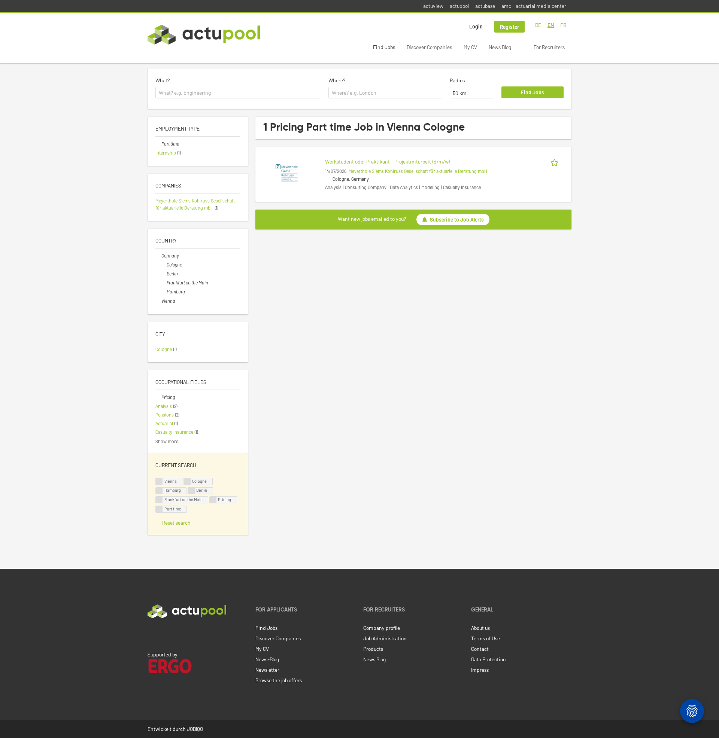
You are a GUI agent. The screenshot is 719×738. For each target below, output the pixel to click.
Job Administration (385, 638)
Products (373, 649)
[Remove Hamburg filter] (164, 292)
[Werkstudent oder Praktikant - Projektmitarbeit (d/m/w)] (286, 172)
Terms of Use (485, 638)
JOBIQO (195, 729)
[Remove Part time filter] (158, 144)
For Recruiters (549, 47)
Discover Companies (429, 47)
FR (563, 25)
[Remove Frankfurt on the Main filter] (164, 283)
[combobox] (238, 93)
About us (480, 628)
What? (162, 80)
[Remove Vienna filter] (158, 301)
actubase (485, 6)
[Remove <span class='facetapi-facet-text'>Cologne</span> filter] (187, 481)
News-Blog (267, 659)
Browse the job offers (278, 680)
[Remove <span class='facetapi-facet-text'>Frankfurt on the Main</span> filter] (159, 500)
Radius (457, 80)
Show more (166, 441)
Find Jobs (384, 47)
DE (538, 25)
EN (550, 25)
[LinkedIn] (152, 634)
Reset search (176, 522)
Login (476, 26)
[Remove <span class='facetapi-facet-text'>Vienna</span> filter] (159, 481)
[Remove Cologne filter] (164, 265)
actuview (433, 6)
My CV (470, 47)
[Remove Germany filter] (158, 256)
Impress (480, 670)
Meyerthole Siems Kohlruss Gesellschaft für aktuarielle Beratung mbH (418, 171)
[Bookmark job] (555, 161)
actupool (459, 6)
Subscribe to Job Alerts (457, 219)
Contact (480, 649)
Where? (336, 80)
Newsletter (267, 670)
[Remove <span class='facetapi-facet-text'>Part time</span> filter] (159, 509)
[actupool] (204, 35)
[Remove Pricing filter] (158, 397)
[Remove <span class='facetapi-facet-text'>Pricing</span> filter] (213, 500)
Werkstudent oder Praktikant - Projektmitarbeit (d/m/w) (387, 161)
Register (509, 27)
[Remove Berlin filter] (164, 274)
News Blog (500, 47)
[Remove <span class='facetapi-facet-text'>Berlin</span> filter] (191, 491)
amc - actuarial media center (533, 6)
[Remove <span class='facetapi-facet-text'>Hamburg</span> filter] (159, 491)
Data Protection (488, 659)
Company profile (381, 628)
